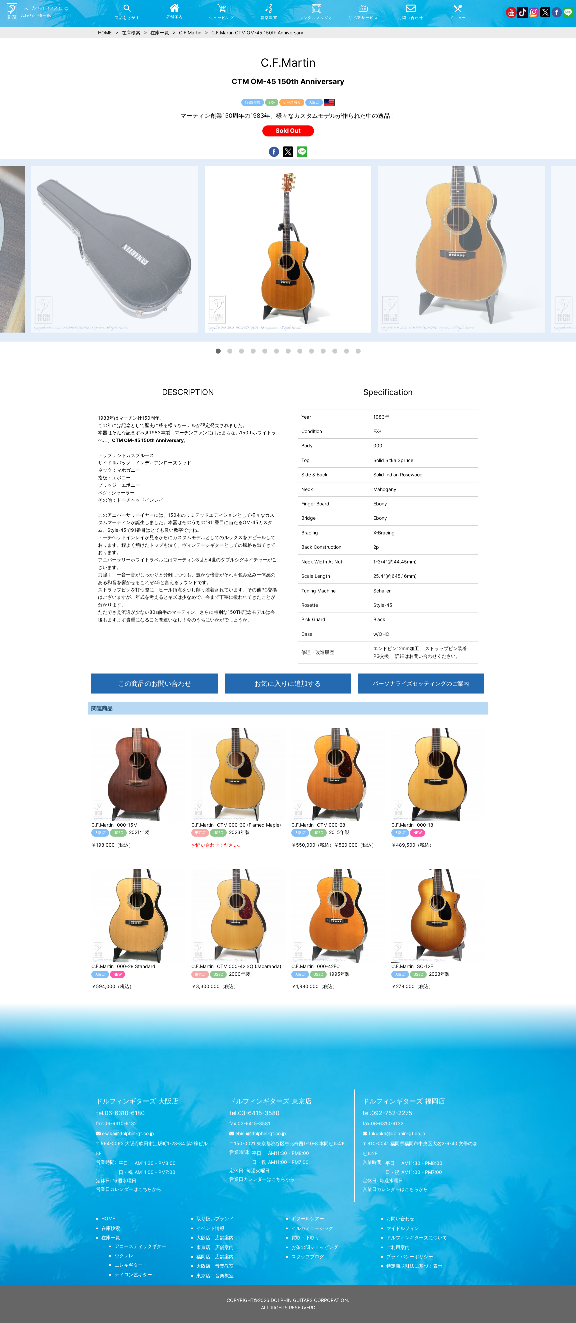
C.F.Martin (190, 32)
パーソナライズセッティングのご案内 (421, 683)
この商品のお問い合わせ (154, 684)
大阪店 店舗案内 (215, 1237)
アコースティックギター (140, 1246)
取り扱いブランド (215, 1218)
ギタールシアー (307, 1218)
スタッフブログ (307, 1256)
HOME (108, 1218)
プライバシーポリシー (409, 1256)
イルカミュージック (312, 1228)
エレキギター (129, 1265)
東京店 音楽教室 (215, 1275)
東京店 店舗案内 (215, 1247)
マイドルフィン (402, 1228)
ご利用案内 (398, 1247)
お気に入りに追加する (287, 684)
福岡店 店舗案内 (215, 1256)
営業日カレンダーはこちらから (128, 1189)
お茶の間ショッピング (314, 1247)
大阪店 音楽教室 (215, 1266)
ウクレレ (124, 1255)
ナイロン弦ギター (133, 1274)
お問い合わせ (400, 1218)
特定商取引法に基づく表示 (414, 1266)
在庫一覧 (110, 1237)
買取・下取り (305, 1237)
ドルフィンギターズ (137, 1101)
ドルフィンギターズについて (416, 1237)
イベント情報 (210, 1228)
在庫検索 (110, 1228)
